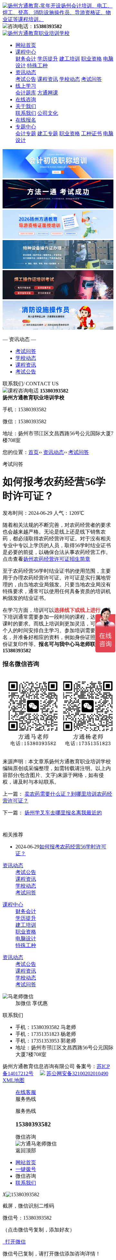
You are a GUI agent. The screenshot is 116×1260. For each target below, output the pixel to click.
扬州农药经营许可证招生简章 (56, 559)
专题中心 (25, 126)
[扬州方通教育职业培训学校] (58, 19)
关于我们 (25, 106)
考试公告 (25, 79)
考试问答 (91, 79)
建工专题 (47, 133)
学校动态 (69, 79)
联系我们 (25, 113)
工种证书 (91, 133)
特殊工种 (37, 65)
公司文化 (47, 113)
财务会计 (25, 58)
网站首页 (25, 45)
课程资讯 (47, 79)
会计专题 (25, 133)
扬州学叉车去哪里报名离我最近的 (63, 812)
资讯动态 (25, 72)
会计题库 (25, 92)
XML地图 (13, 1080)
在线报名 (25, 120)
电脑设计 (25, 938)
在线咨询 (25, 99)
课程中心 (25, 52)
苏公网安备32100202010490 (77, 1073)
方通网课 (47, 92)
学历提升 (47, 58)
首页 (33, 452)
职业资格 (91, 58)
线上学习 (25, 86)
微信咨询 (25, 1176)
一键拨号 (25, 1169)
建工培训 (69, 58)
